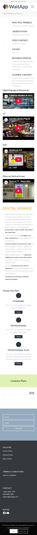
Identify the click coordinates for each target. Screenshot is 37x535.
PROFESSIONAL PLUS (18, 350)
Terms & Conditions (9, 475)
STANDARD (18, 301)
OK (14, 531)
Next (33, 393)
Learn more (23, 531)
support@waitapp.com (10, 497)
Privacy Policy (7, 451)
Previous (30, 393)
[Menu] (31, 7)
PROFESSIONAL (18, 325)
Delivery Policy (8, 455)
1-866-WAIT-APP (22, 1)
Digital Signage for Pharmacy (12, 13)
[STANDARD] (18, 295)
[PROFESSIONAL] (18, 320)
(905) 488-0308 (8, 494)
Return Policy (7, 459)
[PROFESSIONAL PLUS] (18, 344)
